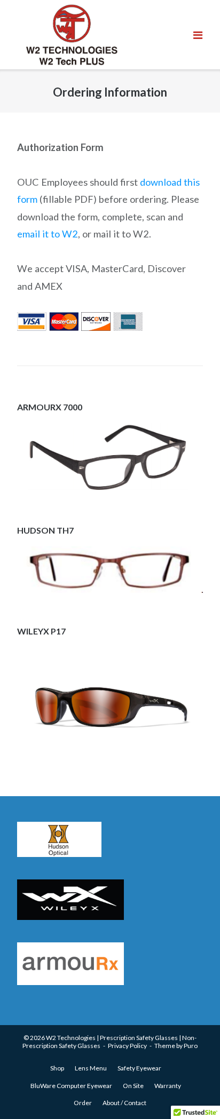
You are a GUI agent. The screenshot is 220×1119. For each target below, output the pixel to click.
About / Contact (124, 1103)
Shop (57, 1068)
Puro (191, 1046)
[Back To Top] (189, 1088)
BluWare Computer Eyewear (71, 1086)
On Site (133, 1086)
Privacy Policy (127, 1046)
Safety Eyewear (139, 1068)
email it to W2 (47, 234)
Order (83, 1103)
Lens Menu (91, 1068)
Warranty (167, 1086)
